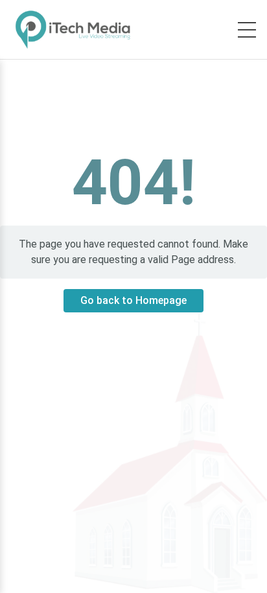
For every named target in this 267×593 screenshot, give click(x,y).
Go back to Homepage (133, 300)
